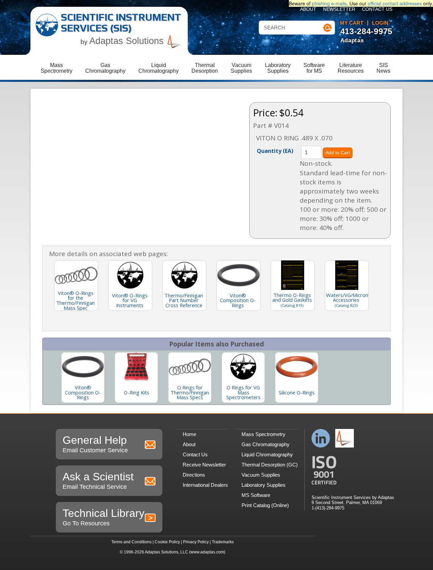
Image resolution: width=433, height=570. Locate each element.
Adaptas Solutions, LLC (166, 552)
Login (380, 23)
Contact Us (377, 9)
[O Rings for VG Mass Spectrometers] (243, 366)
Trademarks (223, 542)
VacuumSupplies (241, 68)
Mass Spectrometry (264, 434)
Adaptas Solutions (127, 41)
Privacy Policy (196, 542)
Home (189, 434)
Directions (194, 475)
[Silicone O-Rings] (296, 366)
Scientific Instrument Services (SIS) (121, 22)
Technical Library (103, 517)
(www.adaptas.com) (207, 552)
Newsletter (339, 9)
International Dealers (205, 485)
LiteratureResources (351, 68)
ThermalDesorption (204, 68)
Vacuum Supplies (261, 475)
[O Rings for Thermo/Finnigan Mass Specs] (189, 366)
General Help (95, 444)
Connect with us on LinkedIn (321, 438)
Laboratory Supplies (264, 485)
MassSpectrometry (56, 68)
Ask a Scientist (98, 480)
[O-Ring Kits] (136, 366)
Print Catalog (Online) (265, 505)
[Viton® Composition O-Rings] (83, 366)
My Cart (351, 23)
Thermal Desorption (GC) (270, 465)
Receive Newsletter (204, 465)
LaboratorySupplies (278, 68)
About (308, 9)
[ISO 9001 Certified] (353, 470)
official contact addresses (395, 3)
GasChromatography (105, 68)
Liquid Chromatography (267, 454)
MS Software (256, 495)
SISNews (383, 68)
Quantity (275, 150)
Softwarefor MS (314, 68)
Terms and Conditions (131, 542)
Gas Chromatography (266, 444)
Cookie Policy (167, 542)
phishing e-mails (329, 3)
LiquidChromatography (158, 68)
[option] (83, 377)
